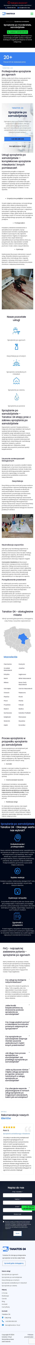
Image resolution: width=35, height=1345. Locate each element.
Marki (6, 678)
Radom (6, 709)
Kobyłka (6, 674)
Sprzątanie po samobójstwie (12, 1277)
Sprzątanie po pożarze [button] (16, 406)
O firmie (4, 1293)
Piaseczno (22, 693)
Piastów (6, 697)
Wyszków (22, 721)
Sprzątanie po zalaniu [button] (16, 390)
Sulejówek (7, 717)
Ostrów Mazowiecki (25, 689)
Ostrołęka (7, 689)
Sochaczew (8, 713)
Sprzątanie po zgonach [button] (16, 340)
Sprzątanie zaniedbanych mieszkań (14, 1283)
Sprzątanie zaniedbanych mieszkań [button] (16, 373)
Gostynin (22, 664)
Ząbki (6, 725)
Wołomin (7, 721)
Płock (6, 701)
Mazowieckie (10, 656)
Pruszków (7, 705)
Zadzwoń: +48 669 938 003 (18, 32)
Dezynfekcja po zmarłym (10, 1280)
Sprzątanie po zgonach (10, 1274)
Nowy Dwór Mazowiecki (23, 683)
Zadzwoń (28, 1208)
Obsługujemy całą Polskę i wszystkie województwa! (17, 5)
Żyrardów (22, 725)
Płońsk (21, 701)
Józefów (21, 668)
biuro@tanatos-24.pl (24, 7)
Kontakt (4, 1304)
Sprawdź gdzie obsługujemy (14, 1263)
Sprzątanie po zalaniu (9, 1286)
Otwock (6, 693)
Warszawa (22, 717)
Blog (3, 1301)
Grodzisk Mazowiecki (8, 669)
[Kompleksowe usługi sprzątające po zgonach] (14, 1249)
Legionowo (22, 674)
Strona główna (10, 21)
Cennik (4, 1299)
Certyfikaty (6, 1307)
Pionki (21, 697)
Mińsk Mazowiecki (25, 678)
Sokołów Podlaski (25, 713)
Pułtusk (21, 705)
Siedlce (21, 709)
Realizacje (5, 1296)
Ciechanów (8, 664)
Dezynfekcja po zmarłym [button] (16, 356)
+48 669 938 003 (11, 7)
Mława (6, 682)
